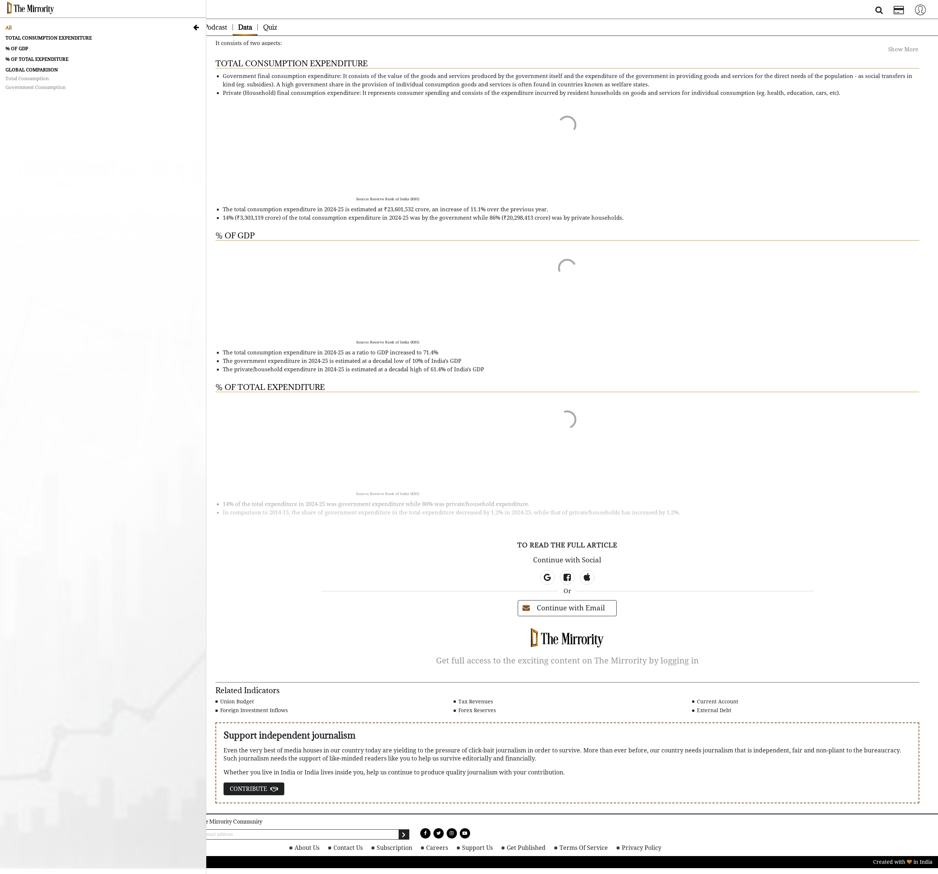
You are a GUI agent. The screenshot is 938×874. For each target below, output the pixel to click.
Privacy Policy (634, 848)
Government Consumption (35, 87)
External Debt (713, 710)
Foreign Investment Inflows (253, 710)
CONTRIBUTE (249, 788)
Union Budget (236, 701)
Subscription (399, 848)
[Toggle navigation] (920, 9)
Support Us (478, 848)
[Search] (879, 11)
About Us (315, 848)
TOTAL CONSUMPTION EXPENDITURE (48, 38)
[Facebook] (425, 833)
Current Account (716, 701)
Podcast (215, 27)
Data (245, 27)
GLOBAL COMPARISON (31, 69)
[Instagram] (452, 833)
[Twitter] (438, 833)
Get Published (525, 848)
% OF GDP (16, 48)
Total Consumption (27, 78)
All (8, 27)
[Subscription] (899, 11)
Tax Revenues (475, 701)
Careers (440, 848)
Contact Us (355, 848)
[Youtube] (465, 833)
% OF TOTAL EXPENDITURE (37, 59)
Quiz (270, 27)
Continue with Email (571, 608)
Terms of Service (579, 848)
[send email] (404, 834)
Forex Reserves (476, 710)
